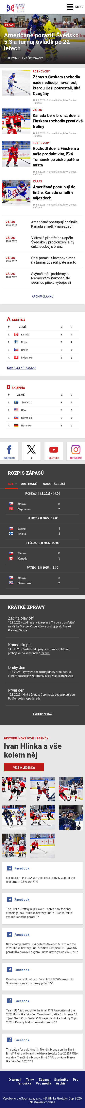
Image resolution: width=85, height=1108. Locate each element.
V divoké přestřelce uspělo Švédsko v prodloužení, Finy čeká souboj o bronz (52, 242)
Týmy (30, 1080)
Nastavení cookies (42, 1102)
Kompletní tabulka (21, 368)
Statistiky (61, 1080)
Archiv (61, 1083)
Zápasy (44, 1080)
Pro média (43, 1083)
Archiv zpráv (42, 714)
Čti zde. (45, 653)
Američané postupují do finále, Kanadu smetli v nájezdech (54, 224)
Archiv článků (42, 296)
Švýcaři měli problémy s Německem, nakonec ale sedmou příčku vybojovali (51, 278)
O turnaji (14, 1080)
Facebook (21, 868)
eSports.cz (26, 1098)
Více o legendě (24, 767)
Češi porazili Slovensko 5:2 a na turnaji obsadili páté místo (53, 260)
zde (24, 630)
